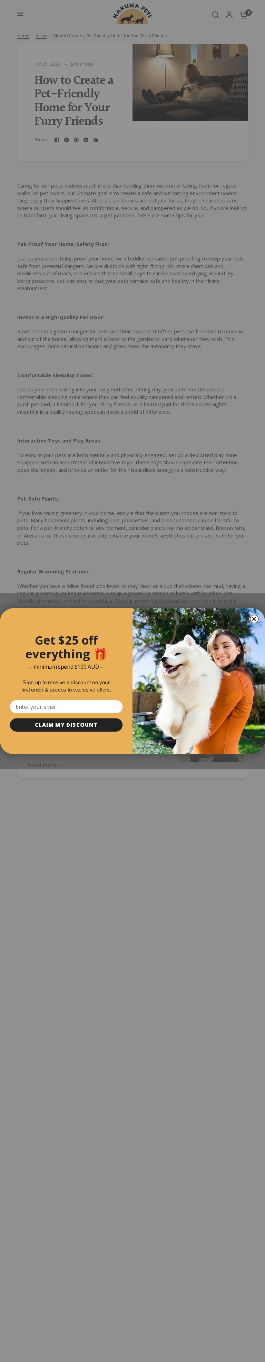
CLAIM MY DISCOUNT (66, 724)
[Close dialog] (254, 619)
